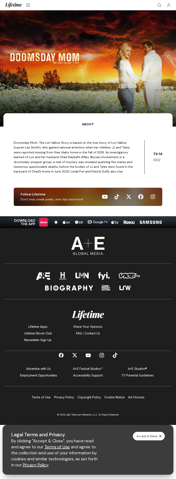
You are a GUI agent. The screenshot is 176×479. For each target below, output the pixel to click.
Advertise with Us (38, 368)
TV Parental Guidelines (137, 375)
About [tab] (88, 124)
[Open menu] (28, 5)
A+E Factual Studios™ (88, 368)
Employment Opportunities (38, 375)
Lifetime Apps (37, 326)
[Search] (159, 5)
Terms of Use (41, 397)
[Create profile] (169, 5)
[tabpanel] (88, 177)
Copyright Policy (89, 397)
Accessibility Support (88, 375)
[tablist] (88, 120)
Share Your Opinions (87, 326)
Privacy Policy (64, 397)
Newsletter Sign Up (38, 340)
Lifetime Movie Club (38, 333)
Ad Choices (136, 397)
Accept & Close (147, 436)
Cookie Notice (114, 397)
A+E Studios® (137, 368)
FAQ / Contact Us (88, 333)
